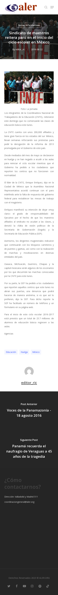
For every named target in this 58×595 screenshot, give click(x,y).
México (36, 352)
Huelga (24, 352)
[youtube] (24, 585)
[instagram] (32, 585)
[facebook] (16, 585)
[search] (46, 7)
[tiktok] (47, 585)
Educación (11, 352)
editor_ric (20, 49)
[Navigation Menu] (52, 7)
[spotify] (40, 585)
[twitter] (9, 585)
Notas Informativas (29, 25)
